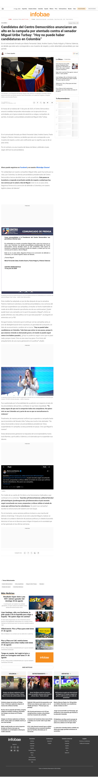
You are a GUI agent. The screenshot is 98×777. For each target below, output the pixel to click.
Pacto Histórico (69, 19)
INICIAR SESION (92, 8)
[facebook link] (11, 747)
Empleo (49, 743)
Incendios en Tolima (20, 19)
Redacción (49, 741)
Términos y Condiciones (84, 741)
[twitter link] (14, 747)
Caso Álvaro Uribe (58, 19)
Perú (56, 8)
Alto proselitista (19, 584)
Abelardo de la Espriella (41, 19)
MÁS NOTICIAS (27, 667)
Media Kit (67, 752)
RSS (32, 762)
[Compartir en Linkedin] (44, 102)
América (32, 741)
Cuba (74, 8)
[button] (2, 8)
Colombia (40, 8)
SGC (64, 19)
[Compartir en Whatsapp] (34, 102)
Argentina (24, 8)
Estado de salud (6, 587)
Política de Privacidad (84, 743)
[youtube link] (11, 750)
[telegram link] (14, 750)
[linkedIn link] (18, 750)
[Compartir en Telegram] (47, 102)
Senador (42, 584)
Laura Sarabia (50, 19)
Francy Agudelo (11, 53)
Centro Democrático (7, 584)
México (51, 8)
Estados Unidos (32, 8)
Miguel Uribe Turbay (31, 584)
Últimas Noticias (32, 759)
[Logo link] (40, 14)
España (46, 8)
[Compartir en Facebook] (37, 102)
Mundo (70, 8)
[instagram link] (18, 747)
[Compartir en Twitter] (40, 102)
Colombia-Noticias (18, 587)
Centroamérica (63, 8)
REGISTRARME (81, 8)
